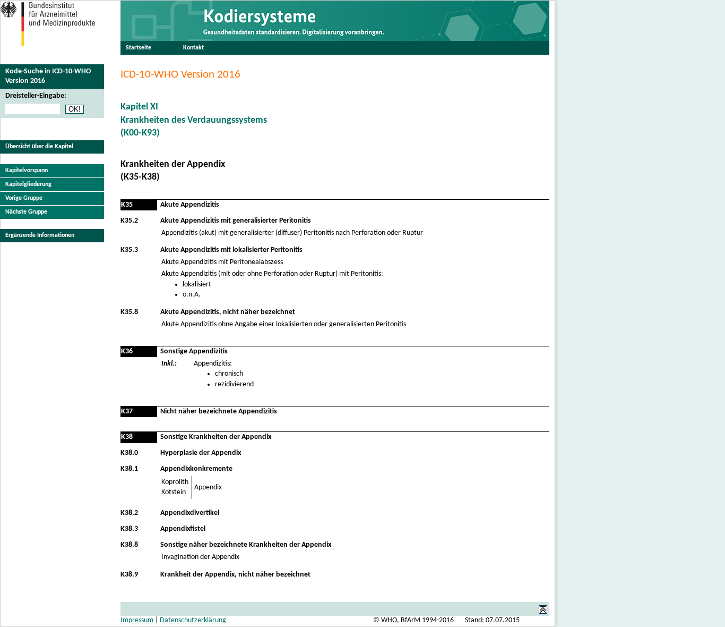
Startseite (138, 48)
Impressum (136, 620)
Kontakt (193, 48)
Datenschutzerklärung (193, 620)
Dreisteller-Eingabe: (35, 96)
